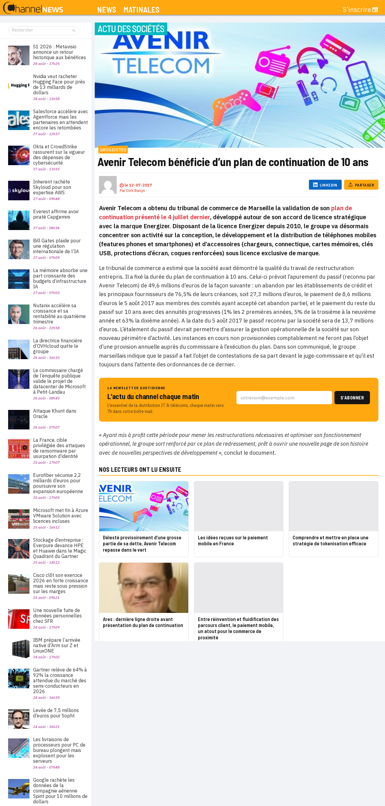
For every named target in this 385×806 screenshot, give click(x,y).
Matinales (141, 9)
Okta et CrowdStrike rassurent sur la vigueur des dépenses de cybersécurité (59, 155)
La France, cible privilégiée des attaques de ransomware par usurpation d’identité (59, 448)
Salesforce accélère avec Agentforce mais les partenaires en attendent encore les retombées (60, 119)
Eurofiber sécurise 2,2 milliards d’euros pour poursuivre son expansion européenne (58, 483)
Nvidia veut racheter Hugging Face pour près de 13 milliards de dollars (59, 84)
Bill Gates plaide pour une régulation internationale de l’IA (57, 246)
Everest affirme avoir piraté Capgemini (56, 214)
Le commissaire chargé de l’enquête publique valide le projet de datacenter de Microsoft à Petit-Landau (59, 381)
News (106, 9)
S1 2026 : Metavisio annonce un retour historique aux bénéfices (59, 52)
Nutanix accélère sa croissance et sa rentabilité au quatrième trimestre (59, 313)
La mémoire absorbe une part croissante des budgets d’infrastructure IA (60, 278)
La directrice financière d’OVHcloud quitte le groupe (57, 346)
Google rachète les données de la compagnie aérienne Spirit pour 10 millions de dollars (60, 790)
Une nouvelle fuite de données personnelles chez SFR (57, 615)
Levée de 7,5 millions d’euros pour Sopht (56, 713)
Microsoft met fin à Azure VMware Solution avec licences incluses (60, 515)
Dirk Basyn (135, 190)
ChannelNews (33, 8)
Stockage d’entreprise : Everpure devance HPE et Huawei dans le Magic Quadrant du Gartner (59, 548)
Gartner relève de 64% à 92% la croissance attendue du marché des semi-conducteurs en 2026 (60, 680)
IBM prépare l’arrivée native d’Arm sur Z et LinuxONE (56, 645)
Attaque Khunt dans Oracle (54, 413)
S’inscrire (357, 9)
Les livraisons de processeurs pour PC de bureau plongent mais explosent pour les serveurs (59, 750)
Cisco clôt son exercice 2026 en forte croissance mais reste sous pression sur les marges (60, 583)
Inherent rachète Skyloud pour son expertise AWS (52, 187)
